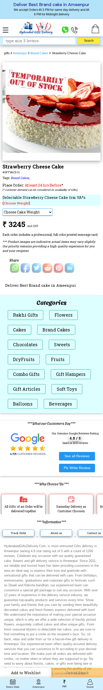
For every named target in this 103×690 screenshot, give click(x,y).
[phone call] (74, 30)
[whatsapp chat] (65, 30)
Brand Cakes (20, 178)
